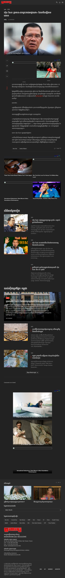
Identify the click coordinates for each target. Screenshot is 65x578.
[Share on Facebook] (7, 61)
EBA (28, 523)
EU (43, 520)
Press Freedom (51, 523)
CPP (45, 523)
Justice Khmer (23, 148)
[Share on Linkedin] (7, 76)
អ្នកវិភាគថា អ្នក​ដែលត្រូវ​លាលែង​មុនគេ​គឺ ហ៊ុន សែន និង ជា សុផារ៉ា (45, 268)
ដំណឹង (8, 9)
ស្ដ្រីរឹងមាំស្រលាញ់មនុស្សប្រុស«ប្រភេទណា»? (14, 502)
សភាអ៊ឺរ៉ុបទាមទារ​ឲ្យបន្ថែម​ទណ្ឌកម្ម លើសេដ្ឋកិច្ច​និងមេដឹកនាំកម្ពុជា (46, 330)
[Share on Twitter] (7, 66)
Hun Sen (15, 148)
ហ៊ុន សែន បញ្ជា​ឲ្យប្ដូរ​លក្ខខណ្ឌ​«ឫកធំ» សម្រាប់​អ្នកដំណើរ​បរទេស (46, 221)
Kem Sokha (22, 523)
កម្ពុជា (5, 9)
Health (6, 523)
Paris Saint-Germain (36, 523)
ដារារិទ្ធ (5, 19)
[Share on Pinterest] (7, 71)
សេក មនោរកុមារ (9, 318)
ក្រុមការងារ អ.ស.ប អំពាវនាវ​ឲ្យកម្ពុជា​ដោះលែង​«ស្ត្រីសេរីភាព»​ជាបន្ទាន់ (30, 301)
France (38, 520)
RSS (41, 569)
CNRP (29, 520)
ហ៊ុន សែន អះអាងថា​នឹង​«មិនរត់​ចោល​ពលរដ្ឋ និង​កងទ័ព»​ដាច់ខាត (45, 244)
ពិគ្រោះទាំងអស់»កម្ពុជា (31, 372)
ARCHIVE (57, 569)
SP (45, 569)
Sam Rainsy (22, 520)
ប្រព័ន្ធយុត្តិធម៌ (39, 96)
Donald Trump (55, 520)
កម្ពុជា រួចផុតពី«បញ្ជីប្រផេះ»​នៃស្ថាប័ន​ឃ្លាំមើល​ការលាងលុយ (45, 357)
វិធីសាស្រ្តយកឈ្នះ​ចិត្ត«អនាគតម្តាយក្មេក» (43, 502)
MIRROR (50, 569)
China (48, 520)
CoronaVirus (14, 520)
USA (34, 520)
